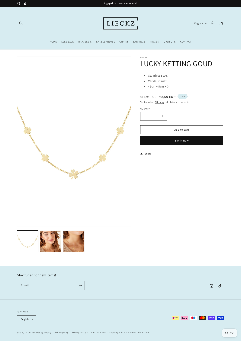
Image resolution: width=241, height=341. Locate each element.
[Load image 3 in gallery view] (74, 241)
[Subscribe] (80, 285)
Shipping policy (117, 332)
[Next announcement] (160, 3)
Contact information (138, 332)
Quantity (145, 108)
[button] (21, 23)
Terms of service (97, 332)
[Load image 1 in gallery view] (27, 241)
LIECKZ (28, 332)
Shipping (159, 101)
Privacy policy (79, 332)
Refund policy (61, 332)
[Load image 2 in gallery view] (50, 241)
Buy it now (182, 140)
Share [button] (148, 153)
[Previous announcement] (80, 3)
